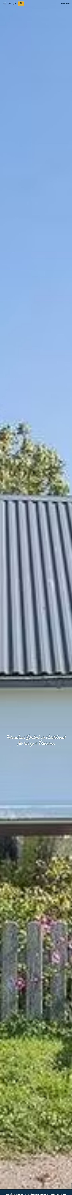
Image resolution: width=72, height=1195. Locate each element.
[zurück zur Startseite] (65, 3)
